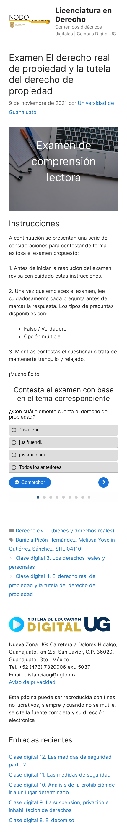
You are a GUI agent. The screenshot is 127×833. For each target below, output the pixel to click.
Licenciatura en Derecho (83, 15)
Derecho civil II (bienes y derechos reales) (65, 531)
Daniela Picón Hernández (46, 540)
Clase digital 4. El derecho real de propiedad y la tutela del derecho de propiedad (52, 585)
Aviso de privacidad (32, 682)
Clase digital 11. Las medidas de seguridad (60, 775)
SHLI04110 (68, 549)
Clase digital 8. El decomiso (41, 820)
